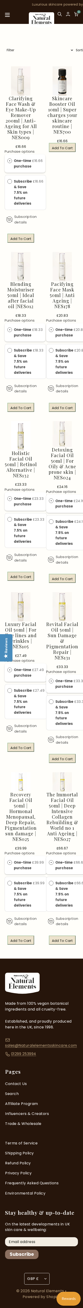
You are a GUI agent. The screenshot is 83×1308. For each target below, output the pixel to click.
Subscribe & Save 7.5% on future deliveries (23, 192)
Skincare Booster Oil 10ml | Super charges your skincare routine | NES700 (62, 115)
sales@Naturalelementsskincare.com (41, 1045)
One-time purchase (22, 163)
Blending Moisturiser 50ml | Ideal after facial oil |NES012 (20, 295)
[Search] (59, 16)
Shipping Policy (19, 1153)
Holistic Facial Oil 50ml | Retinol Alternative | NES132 (21, 464)
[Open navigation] (7, 16)
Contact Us (16, 1083)
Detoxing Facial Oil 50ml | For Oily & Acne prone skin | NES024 (62, 463)
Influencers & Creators (27, 1113)
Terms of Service (21, 1143)
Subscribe (22, 1254)
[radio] (9, 161)
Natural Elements (48, 1291)
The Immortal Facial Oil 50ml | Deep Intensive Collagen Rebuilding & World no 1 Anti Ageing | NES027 (62, 817)
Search (12, 1093)
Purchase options (20, 151)
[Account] (68, 14)
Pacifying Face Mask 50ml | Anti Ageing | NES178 (62, 295)
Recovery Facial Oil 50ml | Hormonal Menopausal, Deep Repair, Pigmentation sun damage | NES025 (21, 817)
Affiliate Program (21, 1103)
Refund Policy (18, 1163)
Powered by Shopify (42, 1296)
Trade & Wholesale (23, 1123)
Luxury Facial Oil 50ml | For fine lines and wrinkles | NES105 (21, 635)
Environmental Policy (25, 1193)
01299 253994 (23, 1053)
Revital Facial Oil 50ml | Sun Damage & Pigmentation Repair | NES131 (62, 640)
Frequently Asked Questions (32, 1183)
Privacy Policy (18, 1173)
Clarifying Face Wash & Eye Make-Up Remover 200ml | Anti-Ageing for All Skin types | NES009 (21, 118)
